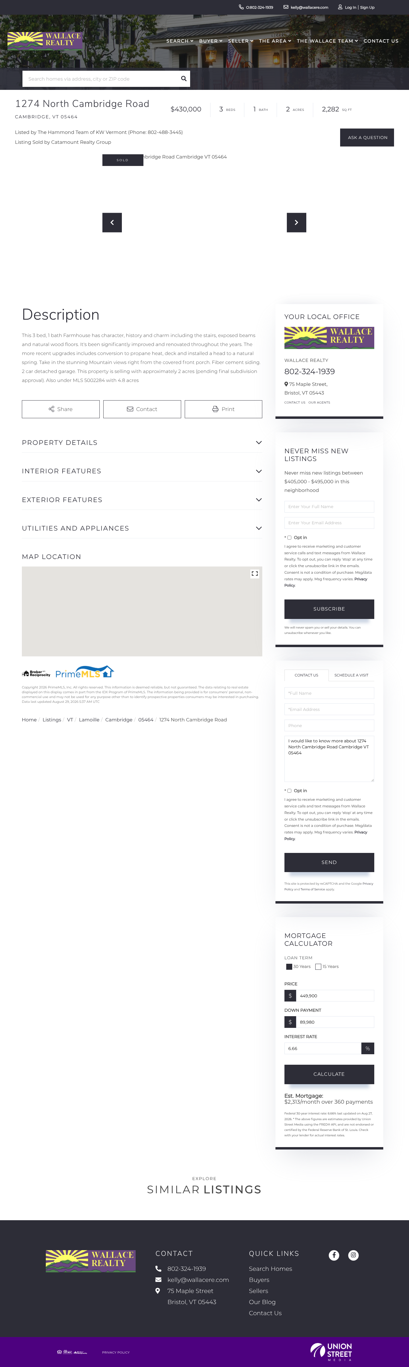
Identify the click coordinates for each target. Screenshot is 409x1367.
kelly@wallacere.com (309, 7)
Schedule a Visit (351, 675)
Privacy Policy (116, 1352)
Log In (350, 7)
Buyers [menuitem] (259, 1280)
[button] (184, 79)
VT (70, 720)
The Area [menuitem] (273, 41)
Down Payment (302, 1010)
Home (29, 720)
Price (291, 984)
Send (329, 862)
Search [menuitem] (177, 41)
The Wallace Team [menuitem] (325, 41)
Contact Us (295, 402)
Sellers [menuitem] (258, 1291)
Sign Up (367, 7)
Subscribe (329, 609)
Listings (52, 720)
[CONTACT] (367, 137)
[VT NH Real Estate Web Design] (331, 1352)
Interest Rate (300, 1036)
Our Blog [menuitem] (262, 1302)
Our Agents (319, 402)
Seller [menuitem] (238, 41)
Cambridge (119, 720)
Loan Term (298, 957)
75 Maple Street (191, 1297)
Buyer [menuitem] (208, 41)
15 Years (330, 966)
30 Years (302, 966)
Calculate (329, 1074)
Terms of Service (313, 889)
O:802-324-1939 (259, 7)
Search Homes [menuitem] (270, 1269)
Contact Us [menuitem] (381, 41)
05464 (146, 720)
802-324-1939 (309, 371)
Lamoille (89, 720)
